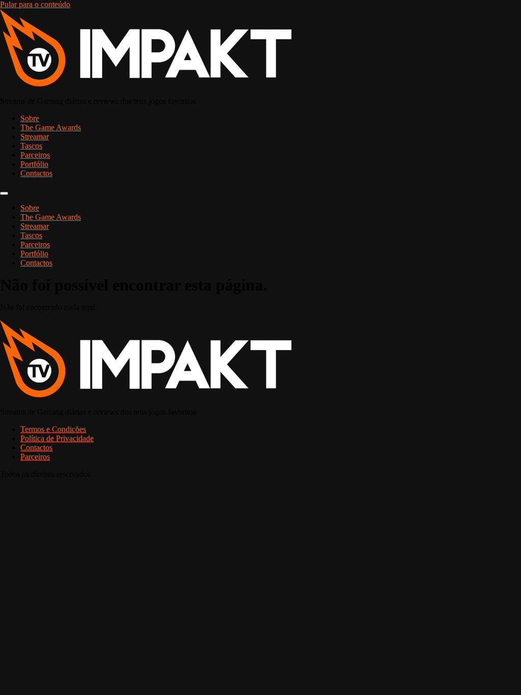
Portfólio (34, 164)
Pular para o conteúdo (35, 4)
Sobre (29, 118)
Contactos (36, 173)
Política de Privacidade (57, 438)
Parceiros (35, 155)
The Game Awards (50, 127)
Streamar (34, 136)
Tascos (31, 145)
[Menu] (4, 193)
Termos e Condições (53, 429)
